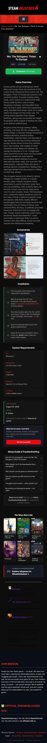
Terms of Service (28, 736)
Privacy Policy (16, 736)
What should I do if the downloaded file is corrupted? (20, 465)
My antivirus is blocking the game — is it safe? (20, 489)
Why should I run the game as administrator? (22, 471)
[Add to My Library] (39, 56)
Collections (41, 732)
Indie (10, 26)
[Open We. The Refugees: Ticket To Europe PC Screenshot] (23, 244)
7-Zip (34, 316)
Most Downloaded (30, 732)
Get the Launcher (23, 442)
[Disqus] (23, 616)
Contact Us (38, 736)
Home (3, 26)
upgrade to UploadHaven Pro (28, 304)
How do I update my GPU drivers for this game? (20, 477)
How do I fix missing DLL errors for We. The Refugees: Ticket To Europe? (21, 458)
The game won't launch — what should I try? (22, 483)
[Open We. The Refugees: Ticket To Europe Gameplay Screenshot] (23, 267)
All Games (19, 732)
